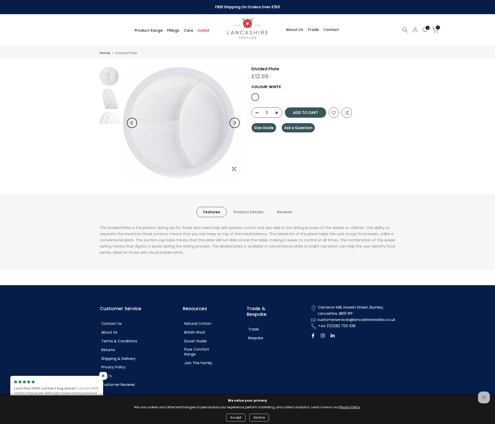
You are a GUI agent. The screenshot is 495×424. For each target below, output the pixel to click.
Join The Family (198, 363)
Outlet (203, 30)
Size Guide (264, 128)
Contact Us (111, 323)
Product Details (248, 212)
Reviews (284, 212)
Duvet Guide (195, 341)
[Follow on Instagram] (322, 336)
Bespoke (255, 338)
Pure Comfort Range (196, 352)
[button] (103, 376)
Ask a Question (298, 128)
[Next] (234, 123)
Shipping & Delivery (118, 358)
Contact (331, 29)
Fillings (173, 30)
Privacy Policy (113, 367)
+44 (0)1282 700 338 (337, 326)
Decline (259, 417)
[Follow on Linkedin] (332, 336)
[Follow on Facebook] (313, 336)
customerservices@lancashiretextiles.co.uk (356, 319)
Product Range (149, 30)
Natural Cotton (197, 323)
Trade (313, 29)
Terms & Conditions (119, 341)
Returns (108, 349)
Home (105, 53)
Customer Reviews (118, 384)
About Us (294, 29)
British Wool (194, 332)
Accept (235, 417)
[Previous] (132, 123)
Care (188, 30)
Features (211, 212)
